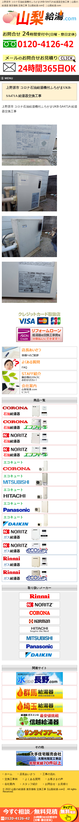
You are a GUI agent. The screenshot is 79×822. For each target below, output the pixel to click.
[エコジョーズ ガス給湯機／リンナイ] (25, 580)
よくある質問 (32, 779)
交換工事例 (11, 779)
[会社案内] (24, 393)
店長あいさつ (27, 774)
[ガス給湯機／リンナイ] (25, 566)
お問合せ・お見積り (56, 784)
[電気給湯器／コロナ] (25, 470)
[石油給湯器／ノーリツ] (25, 443)
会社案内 (10, 784)
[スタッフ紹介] (24, 381)
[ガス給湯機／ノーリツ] (25, 539)
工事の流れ (48, 774)
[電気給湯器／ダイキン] (25, 525)
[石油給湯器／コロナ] (25, 415)
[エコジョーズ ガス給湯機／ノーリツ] (25, 552)
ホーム (8, 774)
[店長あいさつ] (24, 356)
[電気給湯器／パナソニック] (25, 511)
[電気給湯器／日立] (25, 498)
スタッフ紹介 (30, 784)
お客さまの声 (55, 779)
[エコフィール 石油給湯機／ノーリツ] (25, 456)
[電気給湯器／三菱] (25, 484)
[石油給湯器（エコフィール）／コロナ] (25, 429)
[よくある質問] (24, 369)
